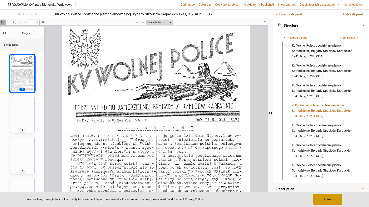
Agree (327, 199)
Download (205, 4)
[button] (321, 25)
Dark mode (188, 4)
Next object (347, 37)
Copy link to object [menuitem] (227, 4)
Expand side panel (290, 14)
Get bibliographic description (317, 4)
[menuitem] (325, 51)
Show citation (287, 4)
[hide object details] (270, 113)
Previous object (297, 37)
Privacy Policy (194, 199)
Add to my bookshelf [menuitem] (260, 4)
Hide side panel (353, 14)
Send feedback (353, 4)
